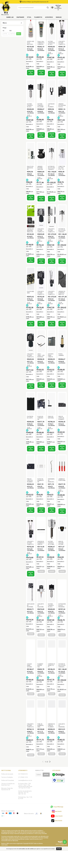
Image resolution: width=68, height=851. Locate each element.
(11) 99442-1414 (23, 777)
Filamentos (38, 17)
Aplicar (18, 33)
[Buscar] (47, 7)
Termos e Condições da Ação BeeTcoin (7, 784)
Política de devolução (7, 774)
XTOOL (29, 17)
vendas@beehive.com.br (25, 780)
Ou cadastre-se (58, 9)
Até (10, 30)
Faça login (59, 6)
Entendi (59, 848)
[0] (5, 13)
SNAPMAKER (20, 17)
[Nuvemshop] (61, 845)
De (3, 30)
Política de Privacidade (7, 780)
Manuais (59, 17)
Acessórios (49, 17)
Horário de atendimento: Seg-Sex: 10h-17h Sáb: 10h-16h (25, 792)
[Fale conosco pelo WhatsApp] (65, 842)
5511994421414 (23, 774)
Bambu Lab (9, 17)
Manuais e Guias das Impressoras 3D (7, 789)
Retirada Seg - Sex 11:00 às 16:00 (25, 797)
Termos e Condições (7, 777)
